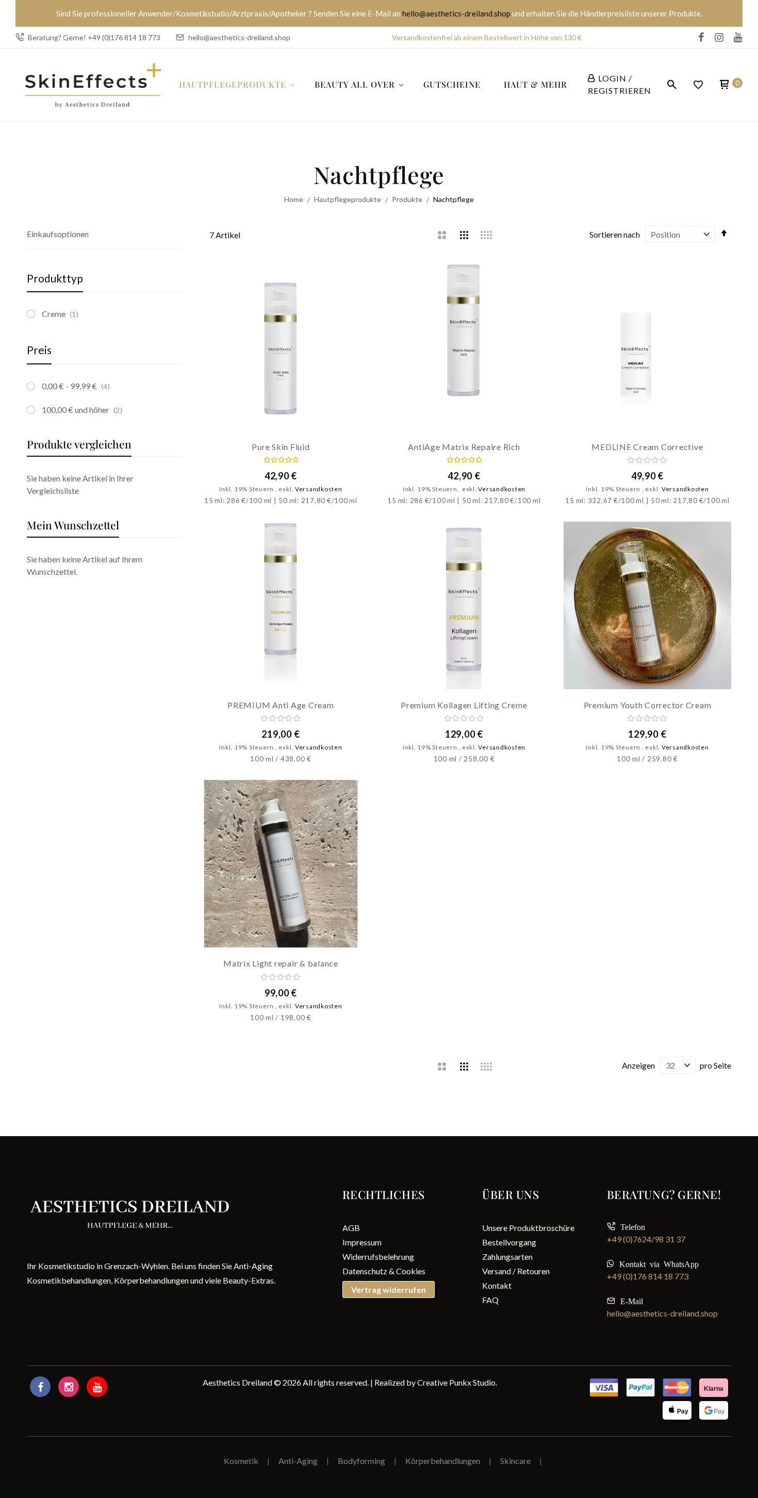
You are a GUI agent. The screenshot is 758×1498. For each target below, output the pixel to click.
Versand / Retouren (516, 1271)
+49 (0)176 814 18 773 (647, 1276)
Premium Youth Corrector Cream (648, 705)
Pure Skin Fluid (280, 447)
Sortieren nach (614, 234)
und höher (85, 409)
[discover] (603, 1387)
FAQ (490, 1300)
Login (612, 78)
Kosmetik (241, 1461)
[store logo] (92, 85)
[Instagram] (68, 1386)
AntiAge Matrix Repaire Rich (464, 447)
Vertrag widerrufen (388, 1289)
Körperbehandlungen (443, 1461)
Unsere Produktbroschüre (528, 1228)
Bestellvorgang (509, 1242)
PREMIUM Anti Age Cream (280, 705)
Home (294, 199)
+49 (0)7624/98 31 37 (646, 1239)
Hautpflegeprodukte (232, 84)
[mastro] (677, 1387)
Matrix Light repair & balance (280, 963)
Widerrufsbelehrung (378, 1256)
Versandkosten (318, 489)
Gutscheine (452, 84)
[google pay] (713, 1410)
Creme (63, 314)
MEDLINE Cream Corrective (647, 447)
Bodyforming (361, 1461)
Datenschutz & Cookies (383, 1271)
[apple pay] (677, 1410)
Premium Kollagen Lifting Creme (464, 705)
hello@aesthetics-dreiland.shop (457, 13)
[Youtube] (97, 1386)
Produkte (408, 199)
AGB (351, 1228)
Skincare (515, 1461)
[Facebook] (40, 1386)
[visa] (640, 1387)
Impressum (362, 1242)
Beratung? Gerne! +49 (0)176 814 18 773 (94, 37)
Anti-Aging (298, 1461)
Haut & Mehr (535, 84)
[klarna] (713, 1387)
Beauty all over (355, 84)
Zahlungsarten (507, 1256)
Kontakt (497, 1285)
